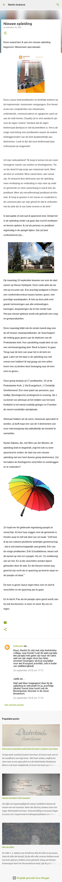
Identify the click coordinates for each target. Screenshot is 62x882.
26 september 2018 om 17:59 (28, 698)
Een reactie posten (14, 705)
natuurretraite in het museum (16, 798)
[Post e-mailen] (5, 624)
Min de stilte (8, 847)
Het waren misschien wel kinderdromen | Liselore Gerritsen (30, 749)
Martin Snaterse (16, 4)
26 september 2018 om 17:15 (28, 670)
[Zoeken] (58, 4)
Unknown (18, 646)
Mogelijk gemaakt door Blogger (32, 878)
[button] (5, 33)
